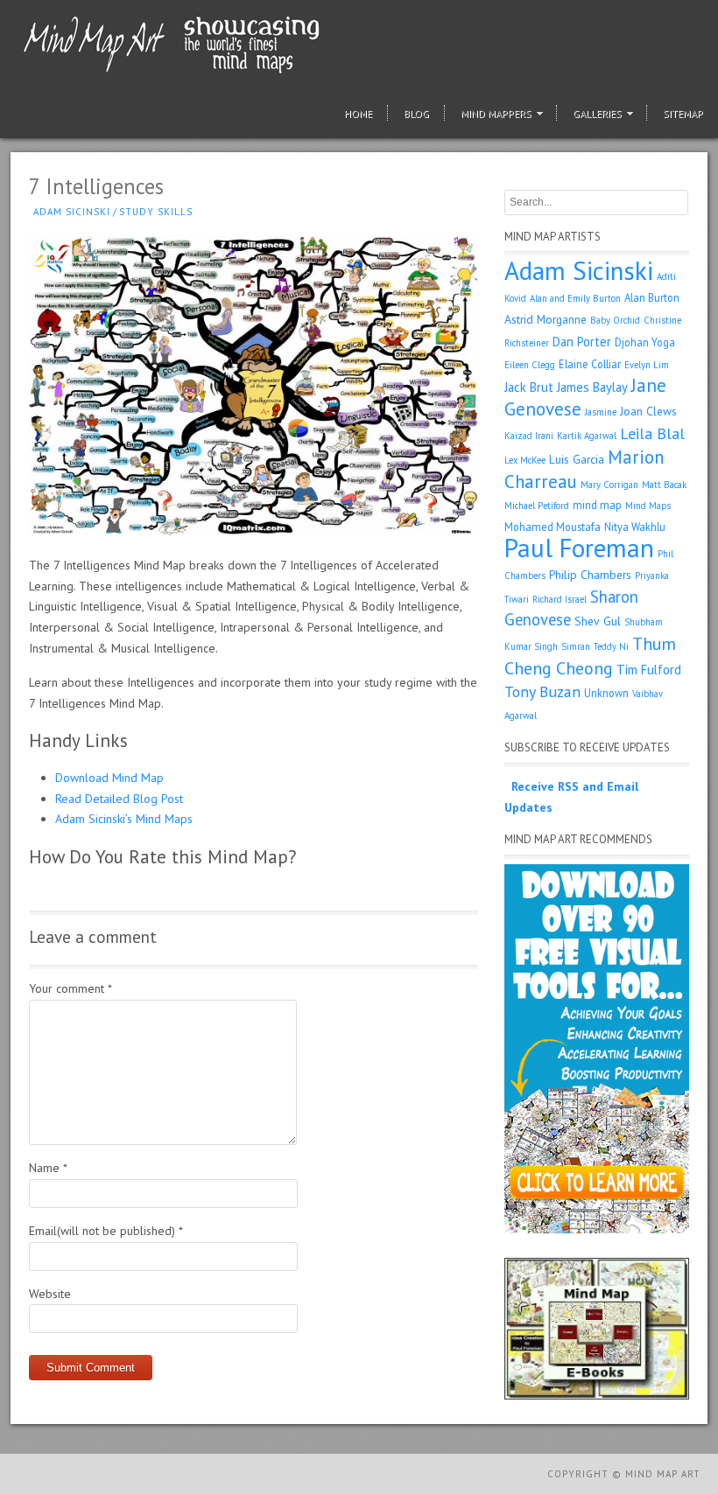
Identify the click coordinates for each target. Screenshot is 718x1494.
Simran (575, 646)
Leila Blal (652, 433)
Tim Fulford (648, 669)
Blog (416, 113)
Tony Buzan (542, 691)
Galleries (597, 113)
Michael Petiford (536, 505)
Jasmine (600, 412)
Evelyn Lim (646, 365)
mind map (597, 505)
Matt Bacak (664, 484)
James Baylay (592, 387)
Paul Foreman (579, 547)
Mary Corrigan (609, 484)
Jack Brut (528, 387)
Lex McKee (525, 460)
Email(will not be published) (106, 1231)
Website (50, 1294)
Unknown (606, 693)
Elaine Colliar (590, 364)
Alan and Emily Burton (575, 298)
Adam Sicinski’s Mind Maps (124, 819)
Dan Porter (582, 341)
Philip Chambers (590, 575)
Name (48, 1168)
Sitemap (683, 113)
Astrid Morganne (545, 319)
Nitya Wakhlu (634, 527)
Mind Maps (648, 505)
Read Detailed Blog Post (119, 798)
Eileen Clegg (529, 365)
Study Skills (156, 212)
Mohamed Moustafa (552, 527)
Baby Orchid (615, 320)
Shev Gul (597, 621)
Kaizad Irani (528, 435)
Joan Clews (648, 411)
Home (358, 113)
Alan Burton (651, 297)
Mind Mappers (496, 113)
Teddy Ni (611, 646)
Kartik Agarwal (586, 435)
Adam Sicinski (71, 212)
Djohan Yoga (645, 342)
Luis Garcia (576, 459)
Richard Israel (559, 599)
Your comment (70, 988)
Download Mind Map (109, 777)
